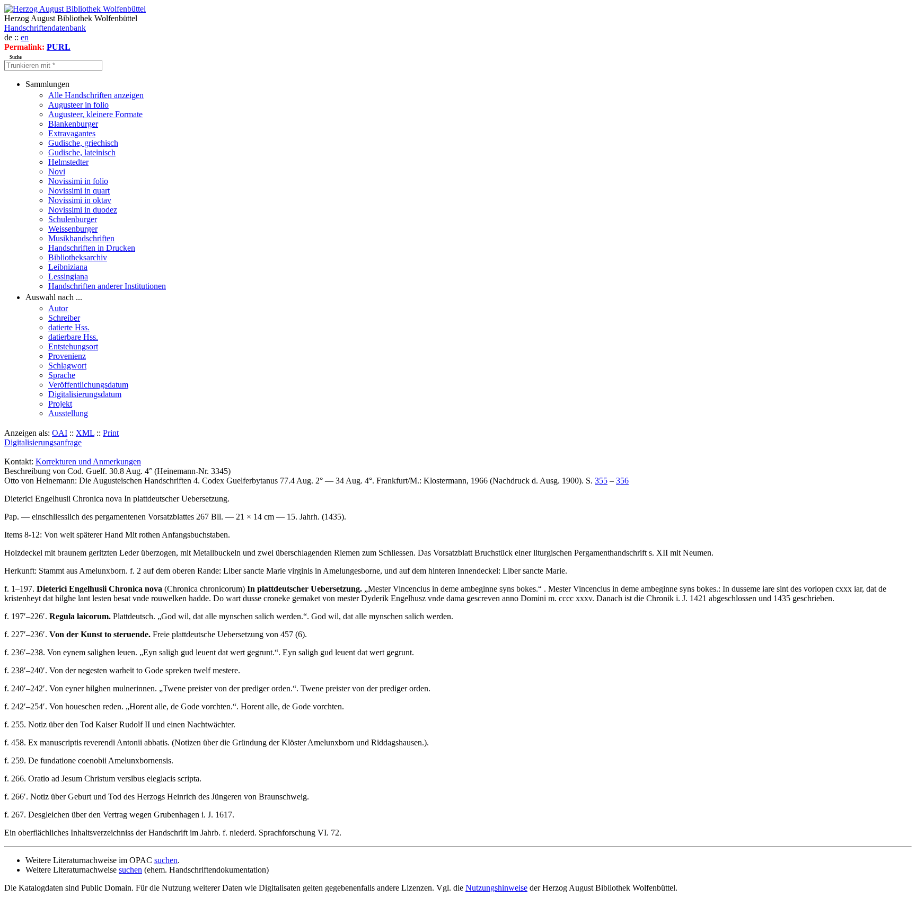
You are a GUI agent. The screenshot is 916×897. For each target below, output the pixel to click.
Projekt (60, 403)
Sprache (61, 375)
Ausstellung (68, 413)
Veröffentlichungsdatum (88, 384)
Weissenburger (73, 228)
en (25, 37)
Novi (56, 171)
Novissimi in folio (78, 181)
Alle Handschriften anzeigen (96, 95)
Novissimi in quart (79, 190)
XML (85, 432)
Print (111, 432)
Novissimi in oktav (79, 200)
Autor (58, 308)
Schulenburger (72, 219)
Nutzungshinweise (496, 887)
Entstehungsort (73, 346)
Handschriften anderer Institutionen (107, 286)
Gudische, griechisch (83, 142)
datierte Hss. (69, 327)
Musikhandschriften (81, 238)
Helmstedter (68, 161)
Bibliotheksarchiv (77, 257)
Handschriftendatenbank (45, 27)
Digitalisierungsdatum (84, 394)
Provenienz (67, 355)
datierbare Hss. (73, 336)
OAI (59, 432)
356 (622, 480)
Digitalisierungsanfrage (43, 442)
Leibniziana (67, 266)
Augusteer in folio (78, 104)
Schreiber (64, 317)
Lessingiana (68, 276)
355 (601, 480)
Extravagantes (71, 133)
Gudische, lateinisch (82, 152)
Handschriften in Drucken (91, 247)
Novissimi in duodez (82, 209)
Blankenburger (73, 123)
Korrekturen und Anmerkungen (88, 461)
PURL (59, 46)
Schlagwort (67, 365)
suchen (166, 860)
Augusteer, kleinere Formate (95, 114)
